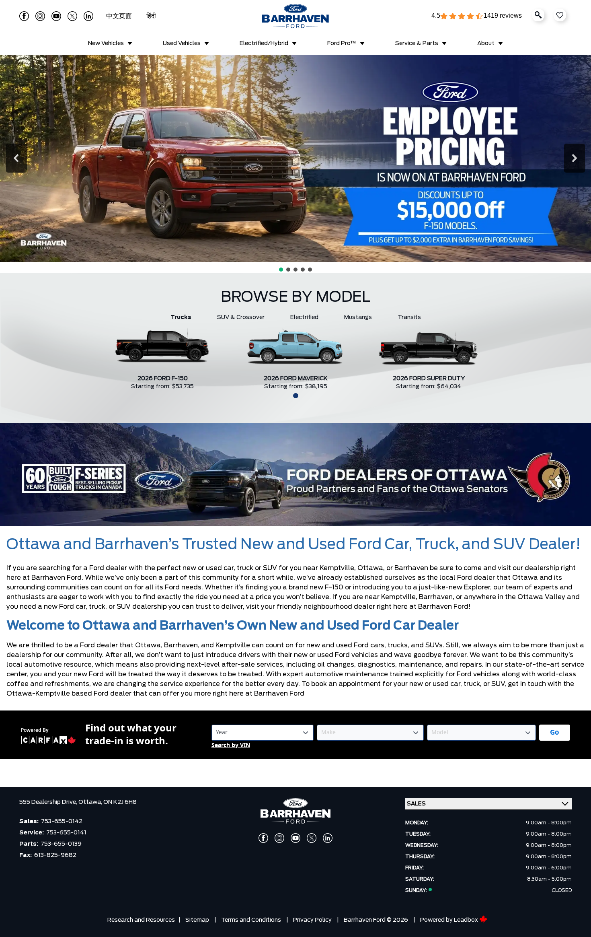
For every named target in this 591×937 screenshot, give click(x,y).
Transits (409, 317)
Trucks (180, 317)
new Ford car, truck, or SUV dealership (105, 606)
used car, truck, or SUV (469, 684)
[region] (295, 164)
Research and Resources (141, 920)
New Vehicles (106, 43)
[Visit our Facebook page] (24, 16)
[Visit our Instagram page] (40, 16)
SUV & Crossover (241, 317)
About (486, 43)
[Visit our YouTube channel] (56, 16)
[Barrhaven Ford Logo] (295, 16)
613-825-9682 (55, 855)
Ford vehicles (478, 674)
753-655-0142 (61, 821)
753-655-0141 (66, 833)
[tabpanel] (162, 356)
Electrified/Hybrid (264, 43)
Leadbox (466, 920)
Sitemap (197, 920)
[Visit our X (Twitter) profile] (72, 16)
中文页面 (119, 16)
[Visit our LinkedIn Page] (88, 16)
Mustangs (358, 317)
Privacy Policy (312, 920)
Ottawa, (90, 802)
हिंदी (151, 16)
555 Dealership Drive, (48, 802)
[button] (16, 158)
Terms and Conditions (251, 920)
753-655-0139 (61, 844)
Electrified (304, 317)
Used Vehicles (182, 43)
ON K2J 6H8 (120, 802)
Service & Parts (416, 43)
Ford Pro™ (341, 43)
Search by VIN (230, 745)
